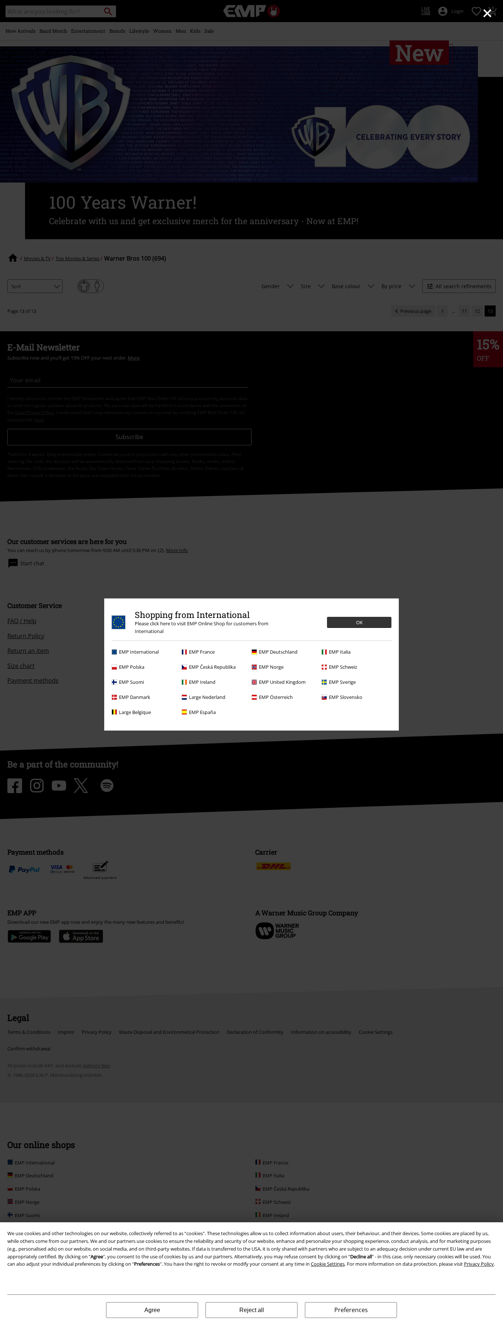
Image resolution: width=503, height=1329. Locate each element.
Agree (152, 1310)
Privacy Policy (479, 1264)
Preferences (351, 1310)
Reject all (251, 1310)
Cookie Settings (328, 1264)
